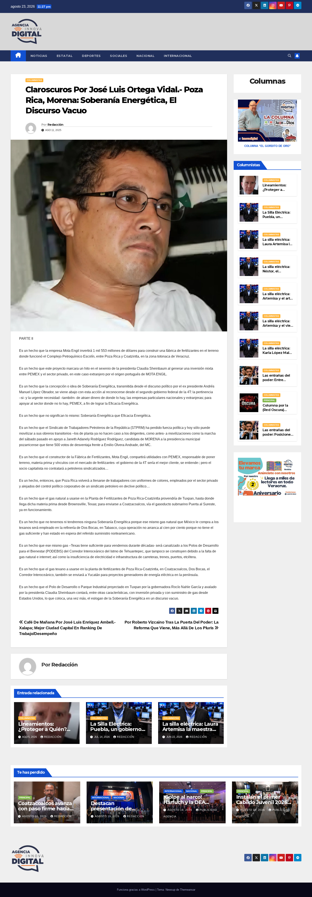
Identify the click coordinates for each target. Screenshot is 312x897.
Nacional (145, 56)
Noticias (39, 56)
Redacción (55, 125)
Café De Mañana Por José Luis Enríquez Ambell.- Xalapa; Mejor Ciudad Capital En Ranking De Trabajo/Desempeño (67, 628)
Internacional (178, 56)
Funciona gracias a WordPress (136, 889)
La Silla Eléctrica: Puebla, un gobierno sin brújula (115, 729)
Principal (269, 400)
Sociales (118, 56)
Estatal (65, 56)
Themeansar (187, 889)
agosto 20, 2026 (35, 816)
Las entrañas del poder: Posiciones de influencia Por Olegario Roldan (277, 436)
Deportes (91, 56)
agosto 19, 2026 (107, 816)
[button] (289, 56)
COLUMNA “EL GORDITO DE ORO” (267, 146)
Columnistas (34, 80)
